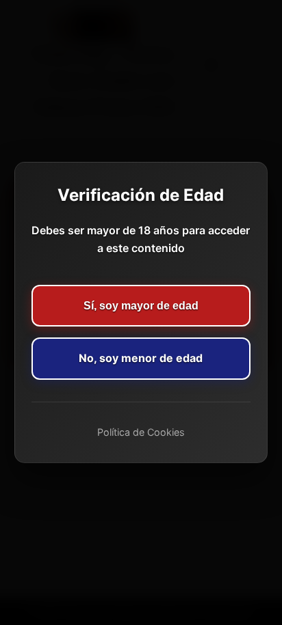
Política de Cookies (141, 432)
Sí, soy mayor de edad (141, 305)
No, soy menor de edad (141, 358)
